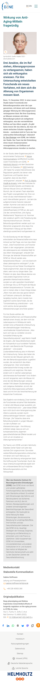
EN (30, 6)
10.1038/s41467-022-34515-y (21, 617)
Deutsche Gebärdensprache (21, 663)
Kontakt (20, 634)
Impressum (20, 639)
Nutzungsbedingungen (20, 644)
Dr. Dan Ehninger (10, 137)
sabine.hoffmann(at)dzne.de (17, 583)
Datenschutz (20, 649)
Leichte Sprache (22, 668)
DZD (24, 167)
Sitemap (20, 653)
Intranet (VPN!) (21, 658)
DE (27, 6)
